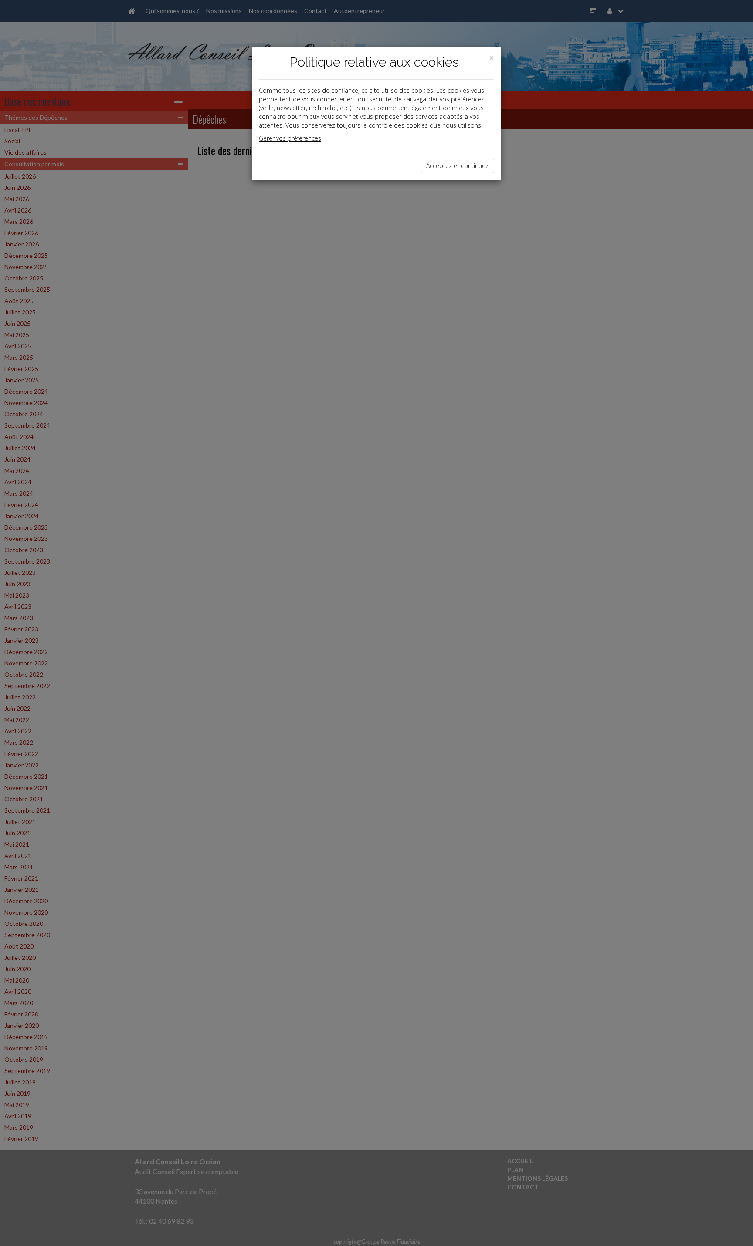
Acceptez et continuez (457, 166)
